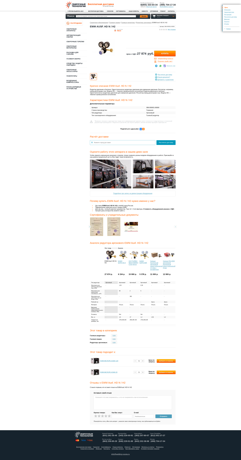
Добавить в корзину (166, 361)
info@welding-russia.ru (165, 58)
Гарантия (110, 11)
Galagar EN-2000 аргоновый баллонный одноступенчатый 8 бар (169, 264)
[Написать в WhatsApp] (160, 66)
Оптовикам (154, 11)
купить (165, 53)
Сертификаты (120, 11)
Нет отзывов (172, 29)
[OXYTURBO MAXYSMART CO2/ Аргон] (134, 259)
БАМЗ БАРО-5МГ (143, 262)
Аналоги (226, 21)
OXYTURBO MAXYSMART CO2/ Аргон (133, 262)
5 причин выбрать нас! (76, 11)
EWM (114, 335)
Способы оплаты (118, 449)
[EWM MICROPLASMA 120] (95, 361)
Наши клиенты (134, 11)
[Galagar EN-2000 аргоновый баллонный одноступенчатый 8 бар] (169, 259)
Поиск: (71, 16)
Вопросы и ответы (148, 447)
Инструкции (227, 14)
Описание (227, 10)
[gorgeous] (109, 416)
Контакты (171, 11)
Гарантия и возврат (87, 449)
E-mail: (136, 412)
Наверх (228, 29)
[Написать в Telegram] (156, 66)
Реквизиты (160, 447)
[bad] (95, 416)
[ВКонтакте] (141, 129)
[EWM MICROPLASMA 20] (95, 372)
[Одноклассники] (143, 129)
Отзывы (226, 24)
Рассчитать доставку (230, 17)
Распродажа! (76, 23)
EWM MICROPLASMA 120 (109, 361)
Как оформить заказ (132, 449)
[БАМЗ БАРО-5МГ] (145, 259)
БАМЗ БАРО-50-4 (122, 262)
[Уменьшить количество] (135, 360)
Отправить (163, 416)
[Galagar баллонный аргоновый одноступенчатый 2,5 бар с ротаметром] (156, 259)
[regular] (102, 416)
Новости (145, 11)
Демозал (227, 19)
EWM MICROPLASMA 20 (108, 372)
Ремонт (163, 11)
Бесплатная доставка (95, 11)
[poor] (99, 416)
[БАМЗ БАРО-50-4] (123, 259)
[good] (105, 416)
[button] (93, 76)
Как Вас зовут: (117, 412)
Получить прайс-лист (165, 61)
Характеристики (229, 12)
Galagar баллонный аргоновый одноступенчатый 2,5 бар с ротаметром (156, 265)
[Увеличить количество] (142, 360)
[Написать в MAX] (164, 66)
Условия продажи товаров (150, 449)
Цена (226, 7)
